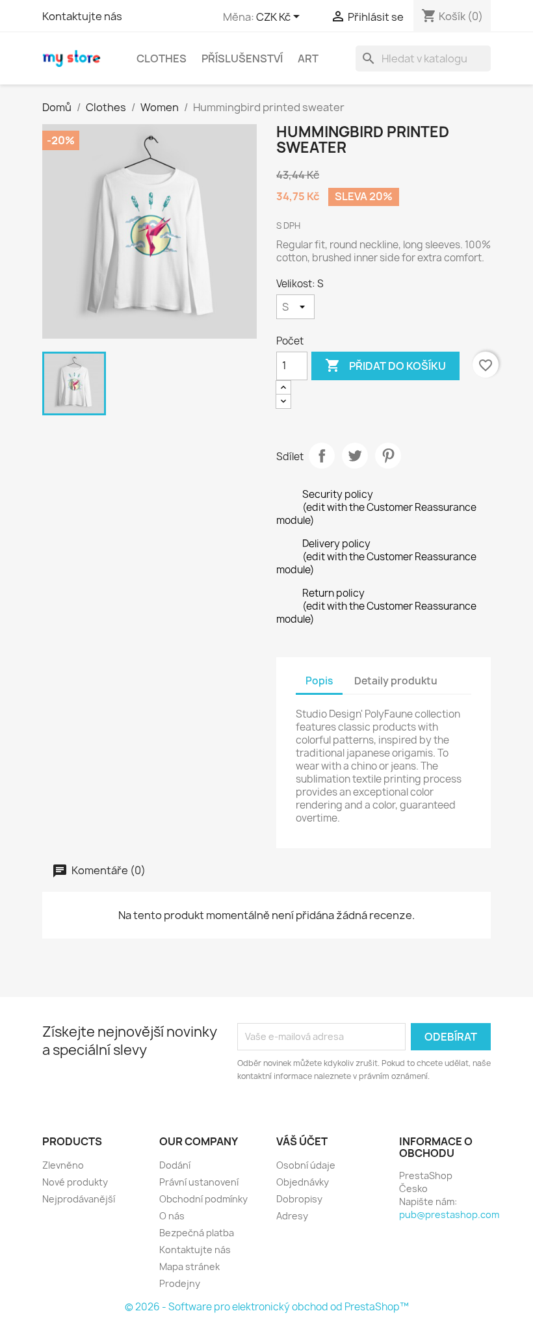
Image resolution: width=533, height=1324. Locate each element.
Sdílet (322, 456)
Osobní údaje (305, 1165)
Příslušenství (242, 58)
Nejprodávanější (78, 1199)
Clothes (161, 58)
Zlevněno (63, 1165)
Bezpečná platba (196, 1233)
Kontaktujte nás (82, 16)
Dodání (174, 1165)
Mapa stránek (189, 1266)
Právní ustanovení (199, 1182)
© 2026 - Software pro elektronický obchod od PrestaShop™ (267, 1307)
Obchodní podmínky (203, 1199)
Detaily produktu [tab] (395, 681)
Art (308, 58)
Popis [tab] (319, 681)
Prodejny (179, 1283)
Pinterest (388, 456)
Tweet (355, 456)
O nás (172, 1216)
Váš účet (302, 1141)
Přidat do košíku (385, 365)
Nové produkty (75, 1182)
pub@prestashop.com (449, 1214)
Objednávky (302, 1182)
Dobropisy (299, 1199)
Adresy (292, 1216)
